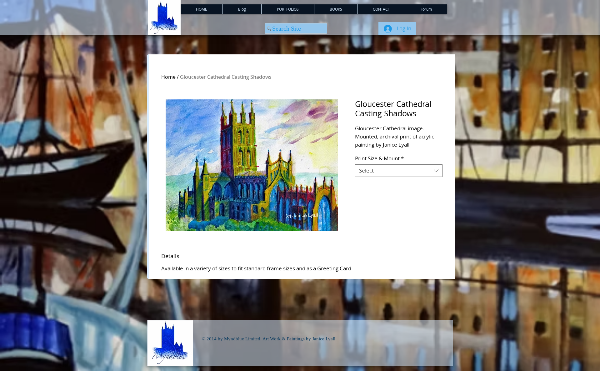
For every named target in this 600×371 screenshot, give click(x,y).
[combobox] (398, 170)
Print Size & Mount (379, 158)
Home (168, 76)
